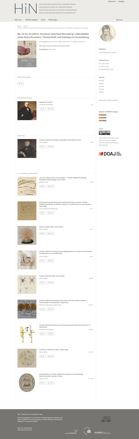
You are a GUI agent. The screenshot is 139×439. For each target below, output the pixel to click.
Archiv (43, 20)
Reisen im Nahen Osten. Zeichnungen (51, 227)
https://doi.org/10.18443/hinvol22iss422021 (56, 46)
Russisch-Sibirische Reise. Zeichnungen (51, 276)
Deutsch (101, 81)
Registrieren (112, 1)
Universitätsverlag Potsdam (107, 52)
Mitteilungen (53, 20)
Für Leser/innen (104, 64)
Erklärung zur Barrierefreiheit (108, 100)
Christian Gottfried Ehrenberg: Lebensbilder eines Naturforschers (60, 140)
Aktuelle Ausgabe (32, 20)
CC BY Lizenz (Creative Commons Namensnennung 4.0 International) (109, 143)
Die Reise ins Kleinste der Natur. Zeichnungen (53, 350)
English (101, 83)
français (101, 89)
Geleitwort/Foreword (46, 102)
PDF (21, 83)
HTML (51, 109)
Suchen (120, 20)
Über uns (18, 20)
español (101, 86)
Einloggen (121, 1)
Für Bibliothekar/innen (106, 69)
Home (19, 26)
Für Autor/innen (104, 66)
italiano (101, 92)
